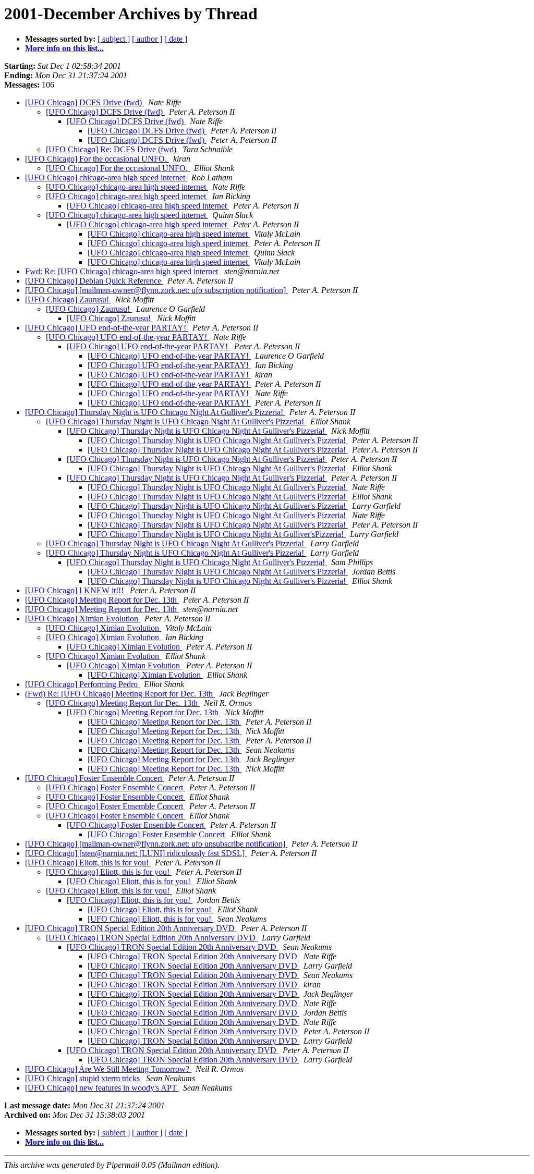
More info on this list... (64, 48)
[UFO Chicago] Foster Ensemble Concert (94, 778)
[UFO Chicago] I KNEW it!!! (75, 590)
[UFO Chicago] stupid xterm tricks (83, 1078)
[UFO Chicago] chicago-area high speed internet (106, 177)
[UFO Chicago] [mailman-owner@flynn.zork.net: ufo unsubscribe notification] (156, 843)
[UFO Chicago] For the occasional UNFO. (97, 158)
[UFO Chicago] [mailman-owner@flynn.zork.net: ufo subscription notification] (156, 290)
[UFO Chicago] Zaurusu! (68, 299)
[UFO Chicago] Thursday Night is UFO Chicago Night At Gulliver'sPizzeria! (217, 534)
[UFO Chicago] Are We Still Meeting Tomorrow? (108, 1069)
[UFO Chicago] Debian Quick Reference (94, 280)
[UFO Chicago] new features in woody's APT (102, 1087)
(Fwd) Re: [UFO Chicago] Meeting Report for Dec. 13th (120, 693)
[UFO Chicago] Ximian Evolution (82, 618)
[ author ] (147, 38)
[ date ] (175, 38)
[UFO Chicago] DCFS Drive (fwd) (84, 102)
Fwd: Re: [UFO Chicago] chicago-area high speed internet (122, 271)
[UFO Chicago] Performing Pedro (82, 684)
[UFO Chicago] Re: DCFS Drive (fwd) (112, 149)
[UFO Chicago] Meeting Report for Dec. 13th (102, 599)
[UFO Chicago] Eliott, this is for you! (88, 862)
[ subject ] (114, 38)
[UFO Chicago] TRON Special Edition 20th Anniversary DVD (131, 928)
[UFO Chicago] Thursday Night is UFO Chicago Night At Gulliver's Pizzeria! (155, 412)
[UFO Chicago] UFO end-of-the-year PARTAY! (106, 327)
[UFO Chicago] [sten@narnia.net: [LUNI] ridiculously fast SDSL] (136, 853)
